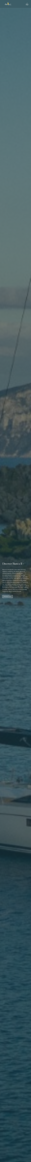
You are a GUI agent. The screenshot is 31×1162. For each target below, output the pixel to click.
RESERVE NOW (7, 596)
